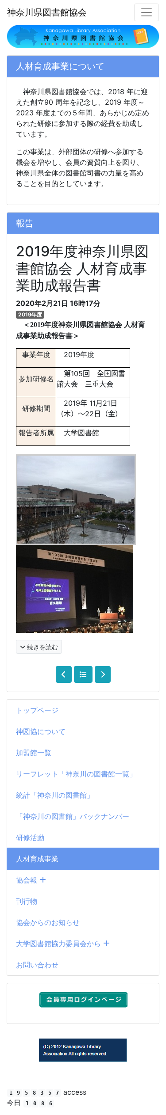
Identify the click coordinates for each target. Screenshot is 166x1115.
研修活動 (30, 837)
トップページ (37, 710)
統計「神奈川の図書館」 (55, 795)
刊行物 (26, 901)
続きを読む (41, 647)
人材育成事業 (37, 858)
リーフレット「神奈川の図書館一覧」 (76, 773)
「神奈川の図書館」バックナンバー (72, 816)
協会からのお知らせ (48, 922)
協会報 (27, 879)
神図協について (41, 731)
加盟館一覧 (33, 752)
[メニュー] (146, 12)
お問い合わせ (37, 964)
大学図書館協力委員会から (59, 943)
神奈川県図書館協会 (47, 12)
